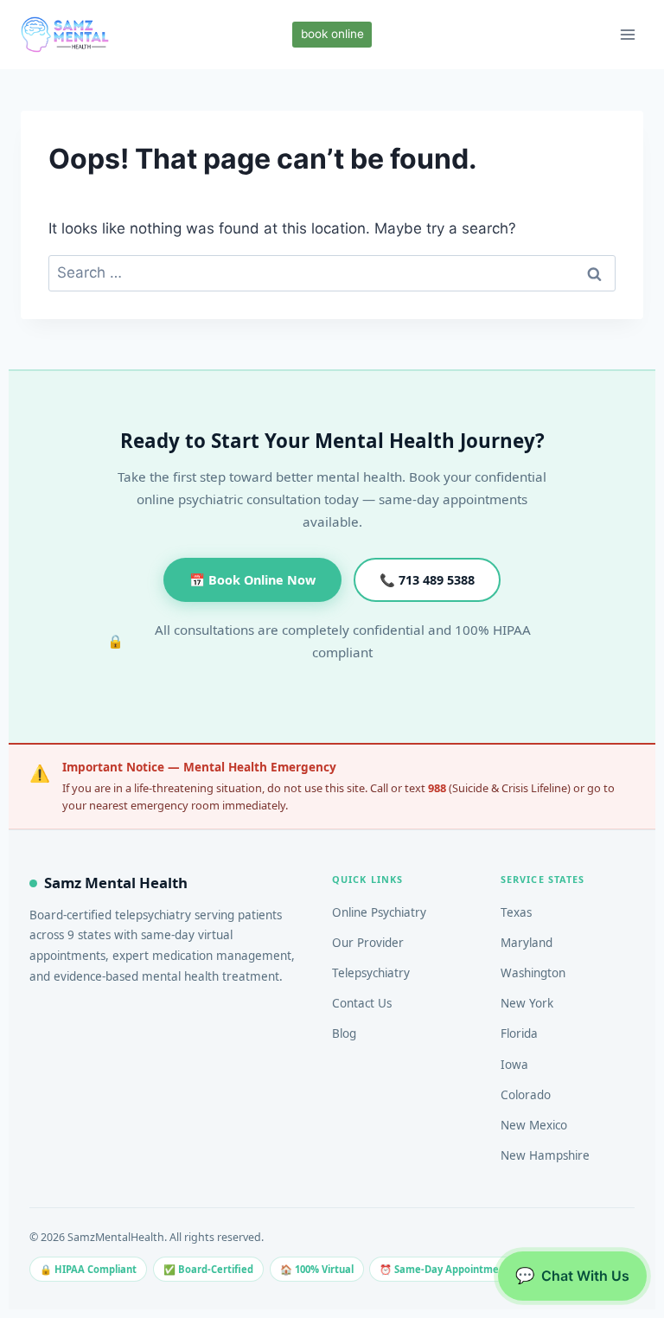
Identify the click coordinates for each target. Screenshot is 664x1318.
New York (527, 1003)
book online (332, 34)
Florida (519, 1033)
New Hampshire (545, 1155)
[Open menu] (627, 34)
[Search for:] (332, 272)
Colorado (526, 1095)
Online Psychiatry (379, 912)
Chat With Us (572, 1275)
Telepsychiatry (371, 973)
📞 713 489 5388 (427, 580)
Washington (533, 973)
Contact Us (362, 1003)
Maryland (526, 942)
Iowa (514, 1064)
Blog (344, 1033)
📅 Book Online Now (252, 580)
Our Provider (368, 942)
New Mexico (534, 1125)
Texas (516, 912)
